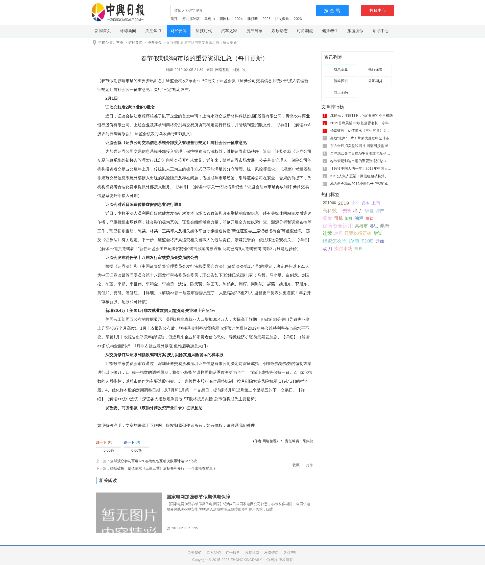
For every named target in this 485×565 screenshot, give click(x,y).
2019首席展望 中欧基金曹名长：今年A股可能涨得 (369, 123)
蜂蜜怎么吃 (335, 241)
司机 (338, 218)
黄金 (327, 218)
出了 (357, 210)
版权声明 (290, 553)
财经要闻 (179, 31)
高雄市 (361, 225)
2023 (298, 19)
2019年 (329, 203)
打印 (309, 465)
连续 (327, 233)
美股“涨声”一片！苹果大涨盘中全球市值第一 (365, 138)
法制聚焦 (282, 19)
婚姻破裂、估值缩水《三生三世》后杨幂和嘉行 (367, 131)
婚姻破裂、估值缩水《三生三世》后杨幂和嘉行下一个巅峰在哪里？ (163, 468)
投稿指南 (252, 553)
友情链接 (271, 553)
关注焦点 (153, 31)
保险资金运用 (338, 226)
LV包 (354, 240)
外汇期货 (375, 81)
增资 (378, 233)
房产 (380, 210)
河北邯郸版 (191, 19)
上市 (375, 203)
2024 (239, 19)
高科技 (330, 210)
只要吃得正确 (358, 233)
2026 (266, 19)
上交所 (345, 210)
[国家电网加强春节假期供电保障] (129, 522)
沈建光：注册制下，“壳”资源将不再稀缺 (361, 115)
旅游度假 (355, 31)
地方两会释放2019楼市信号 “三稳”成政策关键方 (367, 184)
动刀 (327, 248)
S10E (367, 240)
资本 (365, 203)
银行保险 (375, 69)
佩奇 (385, 225)
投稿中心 (378, 10)
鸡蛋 (338, 233)
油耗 (358, 218)
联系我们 (214, 553)
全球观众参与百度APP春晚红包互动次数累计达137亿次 (153, 461)
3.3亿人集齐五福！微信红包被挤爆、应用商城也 (368, 176)
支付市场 (343, 248)
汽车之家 (229, 31)
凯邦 (174, 19)
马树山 (209, 19)
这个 (355, 203)
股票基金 (155, 42)
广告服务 (233, 553)
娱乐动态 (280, 31)
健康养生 (330, 31)
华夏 (369, 210)
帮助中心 (381, 31)
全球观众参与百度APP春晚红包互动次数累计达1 (368, 153)
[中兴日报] (118, 12)
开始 (379, 240)
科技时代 (204, 31)
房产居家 (254, 31)
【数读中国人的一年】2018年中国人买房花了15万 (369, 168)
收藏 (296, 465)
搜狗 (358, 248)
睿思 (374, 226)
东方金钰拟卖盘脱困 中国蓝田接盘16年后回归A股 (369, 146)
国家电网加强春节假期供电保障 (198, 496)
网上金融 (341, 92)
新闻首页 (103, 31)
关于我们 (194, 553)
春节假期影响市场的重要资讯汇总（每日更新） (367, 161)
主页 (119, 42)
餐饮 (370, 218)
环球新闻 (128, 31)
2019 (343, 203)
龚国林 (225, 19)
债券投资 (341, 81)
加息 (348, 218)
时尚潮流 (305, 31)
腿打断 (252, 19)
